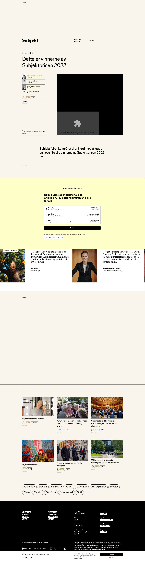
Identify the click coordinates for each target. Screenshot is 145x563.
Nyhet (33, 97)
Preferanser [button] (111, 557)
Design (43, 487)
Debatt (102, 429)
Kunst (24, 468)
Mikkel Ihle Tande (105, 526)
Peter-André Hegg (32, 81)
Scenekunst (66, 492)
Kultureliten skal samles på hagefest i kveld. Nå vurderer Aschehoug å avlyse (72, 423)
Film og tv (56, 487)
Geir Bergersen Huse (106, 520)
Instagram (25, 517)
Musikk (38, 492)
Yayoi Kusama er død (31, 465)
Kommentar (34, 422)
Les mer (28, 557)
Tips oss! (29, 93)
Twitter (24, 519)
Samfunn (28, 97)
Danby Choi (103, 514)
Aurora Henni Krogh (33, 86)
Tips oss (51, 519)
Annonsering (52, 514)
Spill (79, 492)
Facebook (25, 514)
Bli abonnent (52, 512)
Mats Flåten (103, 532)
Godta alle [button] (111, 554)
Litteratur (62, 429)
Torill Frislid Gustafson (34, 76)
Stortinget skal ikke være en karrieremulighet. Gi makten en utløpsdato (104, 423)
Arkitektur (29, 487)
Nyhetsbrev (26, 512)
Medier (114, 487)
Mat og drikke (98, 487)
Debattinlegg (53, 517)
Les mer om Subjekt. (98, 549)
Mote (27, 492)
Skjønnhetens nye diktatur (33, 419)
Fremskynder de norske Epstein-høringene (70, 464)
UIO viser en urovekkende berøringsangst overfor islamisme (105, 461)
